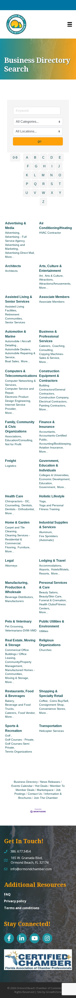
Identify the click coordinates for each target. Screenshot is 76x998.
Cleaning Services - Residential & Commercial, (17, 539)
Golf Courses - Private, (19, 739)
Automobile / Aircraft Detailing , (18, 343)
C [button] (43, 157)
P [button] (27, 184)
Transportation (50, 726)
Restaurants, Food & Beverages (19, 693)
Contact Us (35, 793)
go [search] (39, 141)
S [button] (52, 184)
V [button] (35, 193)
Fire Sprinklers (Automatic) (48, 538)
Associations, (13, 436)
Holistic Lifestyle (51, 496)
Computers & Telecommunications (21, 373)
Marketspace (45, 790)
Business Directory (26, 781)
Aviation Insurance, (51, 447)
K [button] (27, 175)
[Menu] (69, 24)
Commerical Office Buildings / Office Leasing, (17, 653)
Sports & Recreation (13, 728)
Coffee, (43, 700)
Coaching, (58, 345)
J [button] (59, 166)
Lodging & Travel (52, 560)
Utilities (43, 631)
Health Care (14, 496)
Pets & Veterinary (18, 621)
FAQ (7, 894)
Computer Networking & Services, (20, 382)
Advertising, (12, 232)
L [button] (35, 175)
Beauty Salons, (48, 592)
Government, (47, 487)
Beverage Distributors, (19, 597)
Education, (46, 483)
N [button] (51, 175)
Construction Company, (54, 397)
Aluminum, (46, 532)
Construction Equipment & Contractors (49, 375)
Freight (10, 460)
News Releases (50, 781)
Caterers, (45, 345)
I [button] (51, 166)
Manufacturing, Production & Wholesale (16, 587)
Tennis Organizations (18, 751)
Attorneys (11, 565)
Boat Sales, (12, 361)
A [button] (27, 157)
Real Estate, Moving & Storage (20, 643)
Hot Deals (41, 785)
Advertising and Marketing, (15, 247)
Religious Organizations (50, 643)
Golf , (8, 735)
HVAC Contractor (50, 232)
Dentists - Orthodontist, (20, 509)
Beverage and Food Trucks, (18, 706)
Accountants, (47, 431)
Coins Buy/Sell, (59, 700)
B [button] (35, 157)
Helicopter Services (51, 730)
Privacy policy (15, 901)
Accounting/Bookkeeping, (55, 443)
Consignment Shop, (51, 704)
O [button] (60, 175)
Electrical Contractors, (53, 401)
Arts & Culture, (54, 275)
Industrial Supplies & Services (53, 525)
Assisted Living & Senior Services (18, 299)
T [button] (60, 184)
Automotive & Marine (15, 334)
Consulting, (46, 350)
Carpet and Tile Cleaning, (15, 529)
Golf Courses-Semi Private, (17, 745)
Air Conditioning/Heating (55, 226)
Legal (9, 560)
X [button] (52, 193)
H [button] (44, 166)
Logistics (10, 465)
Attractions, (46, 279)
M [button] (43, 175)
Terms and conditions (21, 908)
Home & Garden (17, 522)
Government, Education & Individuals (49, 465)
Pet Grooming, (14, 626)
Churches (45, 650)
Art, (41, 275)
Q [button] (35, 184)
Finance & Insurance (47, 424)
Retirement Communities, (14, 316)
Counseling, (12, 505)
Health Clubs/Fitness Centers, (52, 606)
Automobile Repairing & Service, (20, 355)
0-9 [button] (15, 157)
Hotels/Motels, (60, 569)
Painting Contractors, (52, 405)
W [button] (43, 193)
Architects (13, 266)
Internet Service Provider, (15, 406)
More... (9, 256)
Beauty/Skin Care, (50, 596)
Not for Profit (13, 444)
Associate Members (54, 297)
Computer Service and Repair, (19, 390)
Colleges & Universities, (54, 475)
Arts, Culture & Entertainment (50, 268)
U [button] (27, 193)
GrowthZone (54, 992)
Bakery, (10, 700)
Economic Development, (54, 479)
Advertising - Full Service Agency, (16, 238)
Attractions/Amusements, (55, 283)
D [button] (51, 157)
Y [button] (60, 193)
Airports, (44, 569)
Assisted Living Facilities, (14, 308)
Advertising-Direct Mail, (20, 252)
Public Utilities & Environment (51, 624)
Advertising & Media (15, 226)
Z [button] (43, 201)
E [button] (60, 157)
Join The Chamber (46, 797)
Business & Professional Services (49, 336)
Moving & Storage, (17, 678)
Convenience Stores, (52, 708)
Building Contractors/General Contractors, (52, 389)
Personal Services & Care (53, 585)
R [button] (43, 184)
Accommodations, (50, 565)
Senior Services (15, 322)
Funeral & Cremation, (53, 600)
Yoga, (42, 501)
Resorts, (44, 573)
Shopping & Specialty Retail (51, 693)
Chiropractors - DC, (17, 501)
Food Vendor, (26, 712)
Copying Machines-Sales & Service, (51, 356)
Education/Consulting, (19, 440)
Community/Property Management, (18, 664)
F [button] (28, 166)
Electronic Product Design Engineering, (18, 398)
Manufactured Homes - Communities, (20, 672)
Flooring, (10, 547)
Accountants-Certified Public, (53, 437)
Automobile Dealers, (18, 349)
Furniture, (24, 547)
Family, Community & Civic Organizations (19, 426)
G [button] (36, 166)
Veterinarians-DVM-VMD (20, 630)
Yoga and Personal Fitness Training (51, 507)
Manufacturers (14, 601)
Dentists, (27, 505)
